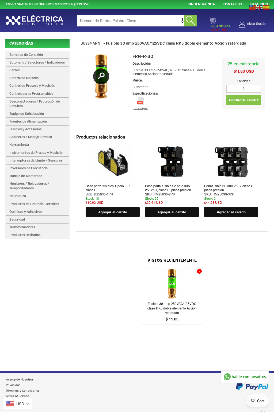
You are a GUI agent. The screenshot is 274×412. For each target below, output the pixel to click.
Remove (199, 271)
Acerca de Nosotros (20, 379)
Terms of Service (17, 396)
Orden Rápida (201, 4)
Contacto (232, 4)
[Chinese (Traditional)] (252, 6)
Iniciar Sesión (256, 23)
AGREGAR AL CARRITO (244, 100)
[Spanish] (266, 6)
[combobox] (137, 20)
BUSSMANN (90, 43)
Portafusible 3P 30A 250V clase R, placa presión (229, 188)
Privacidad (13, 385)
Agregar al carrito (112, 211)
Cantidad (243, 81)
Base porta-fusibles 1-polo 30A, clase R (108, 188)
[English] (259, 6)
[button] (182, 20)
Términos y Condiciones (23, 391)
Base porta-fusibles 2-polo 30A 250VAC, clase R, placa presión (168, 188)
